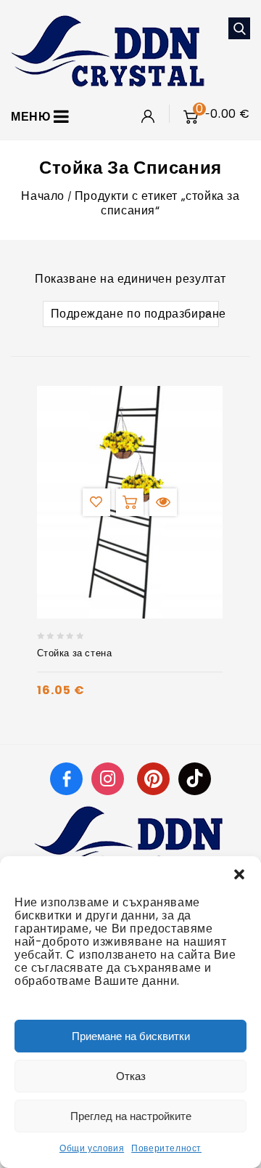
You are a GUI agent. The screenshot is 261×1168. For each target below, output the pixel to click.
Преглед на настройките (130, 1116)
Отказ (131, 1076)
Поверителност (166, 1148)
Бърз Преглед (163, 502)
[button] (239, 874)
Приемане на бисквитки (131, 1036)
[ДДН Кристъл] (107, 49)
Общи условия (91, 1148)
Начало (43, 196)
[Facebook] (66, 778)
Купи (130, 502)
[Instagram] (109, 778)
